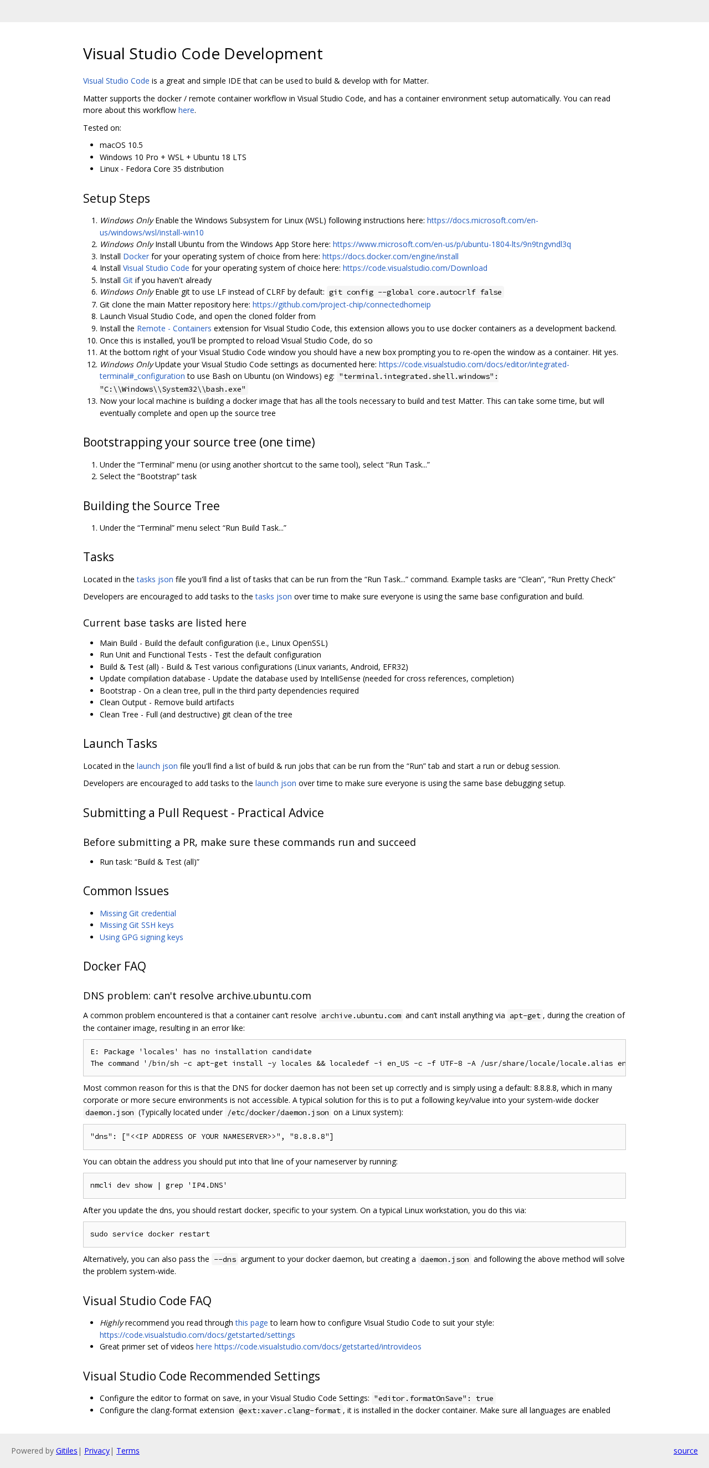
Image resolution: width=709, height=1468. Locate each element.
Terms (128, 1450)
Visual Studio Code (116, 80)
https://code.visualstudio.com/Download (415, 268)
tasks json (155, 579)
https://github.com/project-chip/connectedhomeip (342, 304)
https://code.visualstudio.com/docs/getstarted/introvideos (318, 1346)
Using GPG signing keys (141, 937)
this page (251, 1322)
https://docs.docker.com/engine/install (390, 256)
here (186, 110)
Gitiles (67, 1450)
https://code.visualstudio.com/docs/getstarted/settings (197, 1335)
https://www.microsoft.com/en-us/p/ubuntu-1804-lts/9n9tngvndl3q (452, 244)
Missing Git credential (138, 913)
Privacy (97, 1450)
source (686, 1450)
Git (128, 280)
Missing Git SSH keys (137, 925)
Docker (136, 256)
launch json (157, 766)
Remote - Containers (174, 328)
